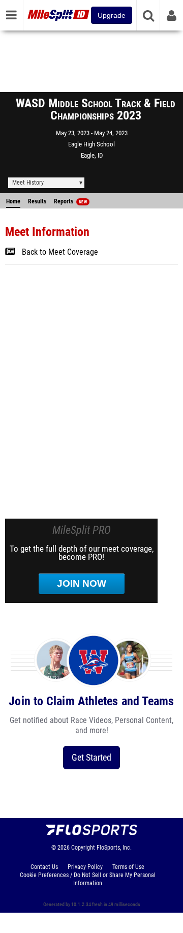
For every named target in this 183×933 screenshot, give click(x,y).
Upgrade (112, 15)
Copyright (83, 847)
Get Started (91, 757)
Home (13, 201)
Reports (70, 201)
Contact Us (44, 866)
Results (37, 201)
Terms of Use (128, 866)
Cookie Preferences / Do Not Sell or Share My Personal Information (88, 879)
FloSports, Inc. (114, 847)
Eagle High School (91, 144)
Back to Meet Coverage (60, 252)
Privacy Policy (85, 866)
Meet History (28, 182)
